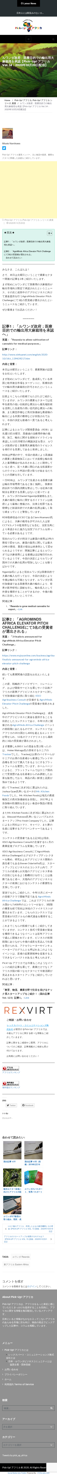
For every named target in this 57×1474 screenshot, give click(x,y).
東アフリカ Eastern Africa (16, 1264)
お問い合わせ (11, 1369)
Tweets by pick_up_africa (14, 1455)
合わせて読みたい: (14, 257)
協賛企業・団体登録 (20, 1364)
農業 (51, 219)
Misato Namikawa (11, 143)
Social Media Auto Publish (17, 1473)
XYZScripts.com (43, 1473)
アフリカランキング (11, 1072)
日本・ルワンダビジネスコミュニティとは (30, 1361)
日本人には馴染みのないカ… (30, 13)
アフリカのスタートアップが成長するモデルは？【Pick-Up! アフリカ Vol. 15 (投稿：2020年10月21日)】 (25, 1239)
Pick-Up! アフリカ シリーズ (35, 219)
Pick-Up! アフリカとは (16, 1349)
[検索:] (28, 1408)
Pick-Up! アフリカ (13, 219)
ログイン (31, 1286)
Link (20, 609)
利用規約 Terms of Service (19, 1384)
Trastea (6, 754)
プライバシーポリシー (16, 1374)
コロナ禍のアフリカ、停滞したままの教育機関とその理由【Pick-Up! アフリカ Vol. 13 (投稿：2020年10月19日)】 (30, 1228)
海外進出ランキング (11, 1087)
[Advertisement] (28, 189)
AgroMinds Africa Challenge (28, 724)
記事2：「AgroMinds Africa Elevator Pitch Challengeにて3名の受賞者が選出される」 (27, 253)
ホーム (8, 1379)
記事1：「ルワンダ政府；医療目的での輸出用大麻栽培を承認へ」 (27, 243)
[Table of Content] (49, 233)
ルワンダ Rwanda (20, 1256)
